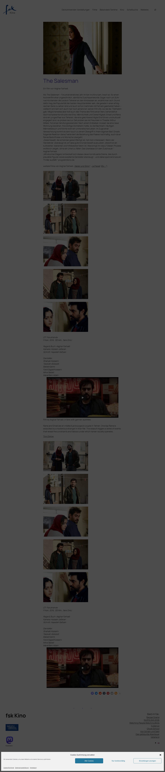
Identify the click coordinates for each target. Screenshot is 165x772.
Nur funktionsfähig (118, 761)
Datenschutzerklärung (22, 768)
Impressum (33, 768)
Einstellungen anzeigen (147, 761)
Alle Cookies (89, 761)
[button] (160, 755)
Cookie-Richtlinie (8, 768)
